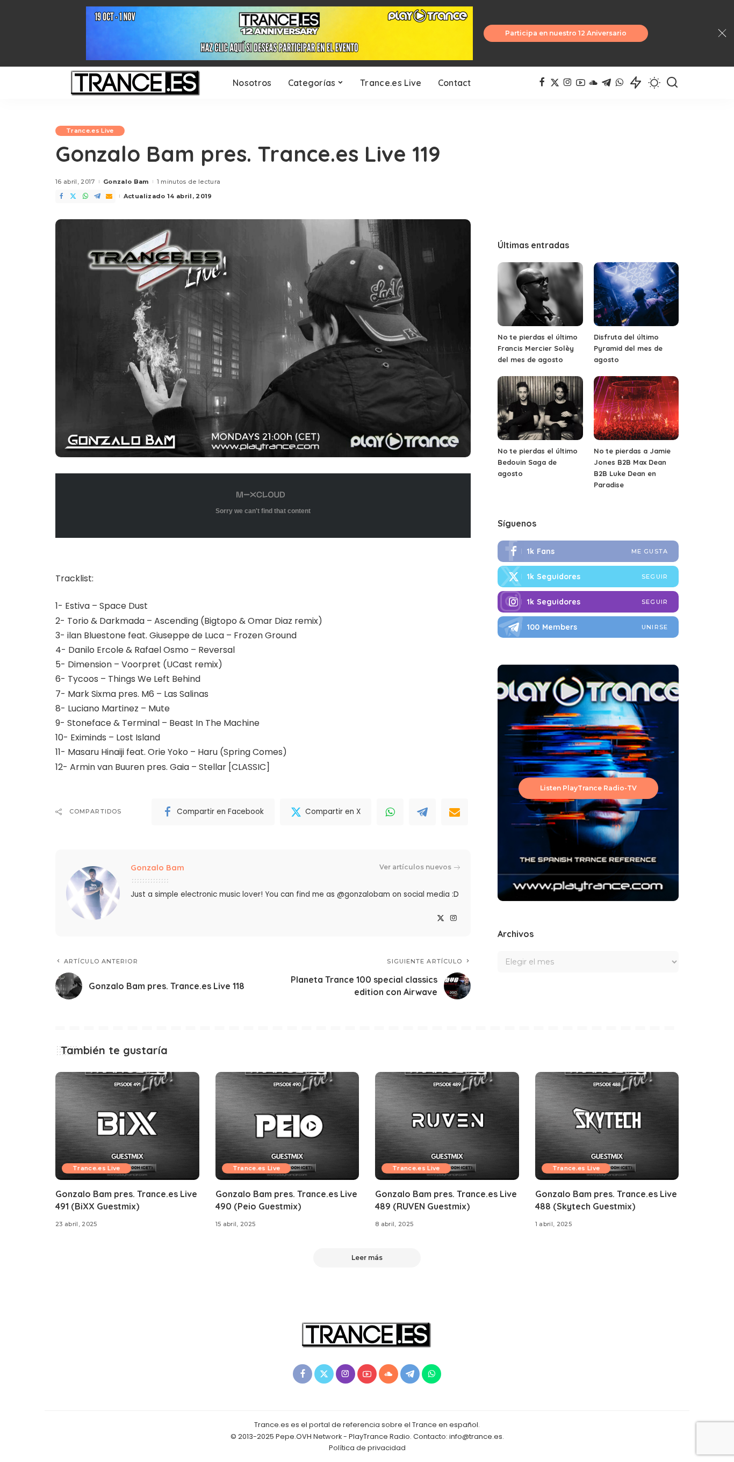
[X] (554, 83)
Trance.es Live (90, 130)
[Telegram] (606, 83)
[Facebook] (541, 83)
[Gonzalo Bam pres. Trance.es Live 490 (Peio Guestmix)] (287, 1126)
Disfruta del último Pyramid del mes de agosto (628, 348)
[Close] (722, 33)
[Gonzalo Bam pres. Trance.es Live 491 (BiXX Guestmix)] (127, 1126)
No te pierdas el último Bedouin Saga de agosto (538, 462)
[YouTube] (580, 83)
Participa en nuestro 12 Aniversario (566, 33)
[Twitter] (73, 196)
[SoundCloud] (593, 83)
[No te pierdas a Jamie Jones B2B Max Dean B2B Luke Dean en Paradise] (636, 408)
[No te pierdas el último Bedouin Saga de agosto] (540, 408)
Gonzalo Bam (126, 181)
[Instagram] (567, 83)
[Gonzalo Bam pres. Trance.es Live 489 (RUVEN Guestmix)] (447, 1126)
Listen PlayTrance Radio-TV (588, 788)
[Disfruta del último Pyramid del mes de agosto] (636, 294)
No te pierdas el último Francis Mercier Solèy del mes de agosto (538, 348)
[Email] (109, 196)
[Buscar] (672, 83)
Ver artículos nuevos (415, 867)
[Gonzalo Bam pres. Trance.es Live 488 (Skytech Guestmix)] (607, 1126)
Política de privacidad (367, 1447)
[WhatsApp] (619, 83)
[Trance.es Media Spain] (136, 83)
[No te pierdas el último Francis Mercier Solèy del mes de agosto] (540, 294)
